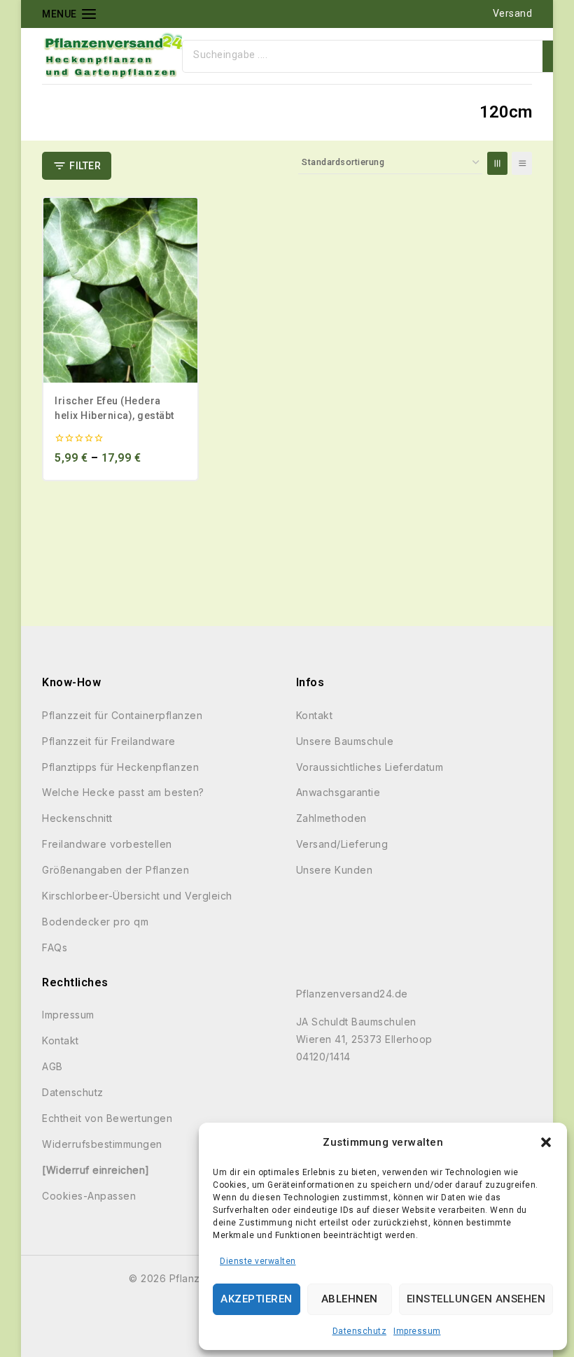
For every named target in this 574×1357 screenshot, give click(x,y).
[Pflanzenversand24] (112, 56)
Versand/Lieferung (342, 844)
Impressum (417, 1331)
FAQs (54, 947)
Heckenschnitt (77, 818)
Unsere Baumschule (345, 741)
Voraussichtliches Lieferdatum (370, 767)
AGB (52, 1066)
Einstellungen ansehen (476, 1299)
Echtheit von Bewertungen (107, 1118)
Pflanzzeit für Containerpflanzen (122, 715)
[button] (546, 1142)
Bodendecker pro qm (95, 922)
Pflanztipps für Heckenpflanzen (120, 767)
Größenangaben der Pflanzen (115, 870)
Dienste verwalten (258, 1261)
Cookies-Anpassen (89, 1196)
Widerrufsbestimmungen (102, 1144)
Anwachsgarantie (338, 792)
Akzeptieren (256, 1299)
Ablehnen (349, 1299)
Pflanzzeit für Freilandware (109, 741)
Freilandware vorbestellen (107, 844)
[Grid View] (497, 163)
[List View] (522, 163)
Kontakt (314, 715)
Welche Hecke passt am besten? (123, 792)
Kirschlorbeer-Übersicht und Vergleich (137, 896)
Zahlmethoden (331, 818)
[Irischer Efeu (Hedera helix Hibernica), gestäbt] (120, 290)
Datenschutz (359, 1331)
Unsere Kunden (334, 870)
